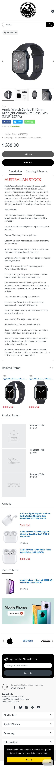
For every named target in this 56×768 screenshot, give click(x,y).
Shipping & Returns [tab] (36, 171)
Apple (4, 106)
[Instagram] (26, 707)
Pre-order (28, 162)
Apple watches (10, 32)
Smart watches (34, 137)
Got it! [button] (29, 760)
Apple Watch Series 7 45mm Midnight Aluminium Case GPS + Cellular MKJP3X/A (41, 379)
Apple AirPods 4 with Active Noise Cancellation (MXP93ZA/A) (35, 551)
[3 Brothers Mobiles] (28, 9)
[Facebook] (14, 707)
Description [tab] (15, 171)
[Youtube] (38, 707)
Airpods (6, 503)
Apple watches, (21, 137)
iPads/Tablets (10, 570)
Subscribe (28, 673)
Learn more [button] (42, 753)
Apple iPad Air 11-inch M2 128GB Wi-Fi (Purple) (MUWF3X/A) (36, 581)
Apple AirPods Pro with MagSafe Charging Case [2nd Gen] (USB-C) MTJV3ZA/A (34, 534)
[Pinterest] (32, 707)
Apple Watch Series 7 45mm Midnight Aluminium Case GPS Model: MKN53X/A (15, 379)
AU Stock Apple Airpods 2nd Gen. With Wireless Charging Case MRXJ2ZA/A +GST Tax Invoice (35, 515)
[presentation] (50, 368)
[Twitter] (20, 707)
